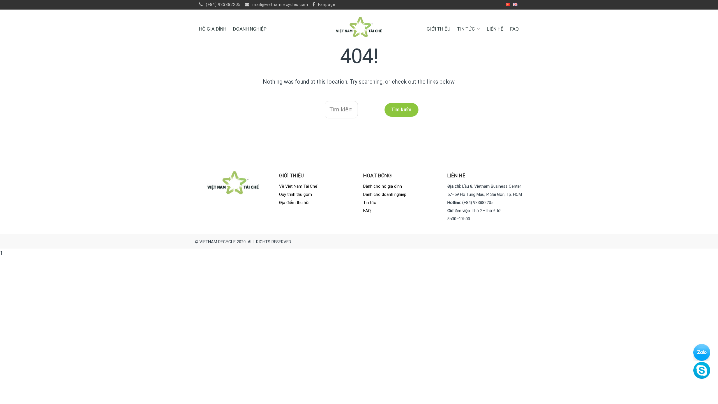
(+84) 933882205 (223, 4)
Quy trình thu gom (295, 194)
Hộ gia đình (212, 29)
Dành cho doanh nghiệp (384, 194)
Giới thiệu (438, 29)
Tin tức (466, 29)
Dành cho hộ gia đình (382, 186)
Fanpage (326, 4)
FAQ (514, 29)
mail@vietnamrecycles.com (279, 4)
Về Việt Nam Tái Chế (298, 186)
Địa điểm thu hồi (294, 202)
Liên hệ (495, 29)
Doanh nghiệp (249, 29)
